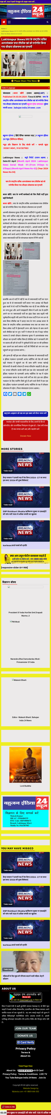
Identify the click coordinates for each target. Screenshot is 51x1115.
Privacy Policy (9, 1074)
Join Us (42, 1077)
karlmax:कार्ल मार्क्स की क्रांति (15, 545)
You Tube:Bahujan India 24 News (21, 1077)
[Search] (47, 22)
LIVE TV (43, 1074)
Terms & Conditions (28, 1074)
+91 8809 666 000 (31, 1091)
